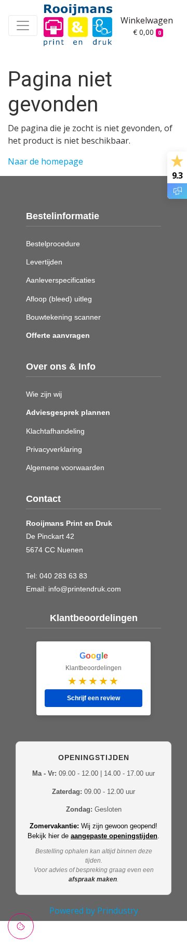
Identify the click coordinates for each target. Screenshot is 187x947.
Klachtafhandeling (55, 431)
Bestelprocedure (53, 243)
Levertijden (44, 262)
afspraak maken (93, 879)
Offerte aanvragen (58, 335)
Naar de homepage (45, 161)
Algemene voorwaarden (65, 467)
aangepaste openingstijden (114, 836)
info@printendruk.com (84, 589)
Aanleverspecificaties (60, 280)
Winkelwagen (142, 20)
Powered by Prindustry (93, 910)
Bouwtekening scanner (63, 317)
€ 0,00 (147, 32)
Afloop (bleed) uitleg (59, 299)
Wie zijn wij (44, 394)
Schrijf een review (93, 698)
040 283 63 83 (63, 576)
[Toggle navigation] (22, 25)
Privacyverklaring (54, 449)
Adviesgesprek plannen (68, 412)
